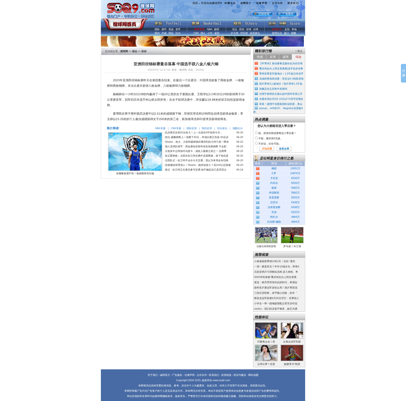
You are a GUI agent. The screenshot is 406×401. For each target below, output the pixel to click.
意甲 (178, 29)
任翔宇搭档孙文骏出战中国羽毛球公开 (280, 93)
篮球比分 (277, 33)
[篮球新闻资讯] (206, 22)
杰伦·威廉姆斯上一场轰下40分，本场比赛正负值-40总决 (196, 137)
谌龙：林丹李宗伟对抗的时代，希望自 (275, 282)
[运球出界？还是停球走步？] (266, 346)
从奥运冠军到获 (292, 341)
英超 (171, 29)
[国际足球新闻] (167, 22)
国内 (157, 33)
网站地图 (253, 375)
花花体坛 (255, 33)
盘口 (286, 33)
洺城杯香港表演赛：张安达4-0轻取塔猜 (281, 78)
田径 (241, 29)
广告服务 (177, 375)
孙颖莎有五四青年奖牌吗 (273, 88)
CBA (196, 33)
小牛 (210, 33)
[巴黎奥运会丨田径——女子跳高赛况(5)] (266, 323)
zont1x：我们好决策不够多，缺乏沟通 (275, 308)
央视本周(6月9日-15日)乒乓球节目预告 (281, 99)
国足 (171, 33)
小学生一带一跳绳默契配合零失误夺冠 (275, 303)
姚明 (216, 29)
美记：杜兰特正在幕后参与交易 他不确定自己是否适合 (195, 169)
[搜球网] (124, 22)
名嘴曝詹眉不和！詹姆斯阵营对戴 (135, 173)
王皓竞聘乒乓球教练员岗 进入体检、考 (276, 271)
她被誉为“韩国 (292, 364)
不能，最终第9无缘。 (270, 138)
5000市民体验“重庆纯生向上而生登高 (275, 277)
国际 (157, 29)
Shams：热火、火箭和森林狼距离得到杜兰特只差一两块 (197, 141)
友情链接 (226, 375)
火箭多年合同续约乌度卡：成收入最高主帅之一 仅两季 (195, 151)
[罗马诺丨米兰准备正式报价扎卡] (292, 228)
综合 (234, 29)
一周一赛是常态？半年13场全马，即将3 (276, 266)
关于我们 (153, 375)
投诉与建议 (239, 375)
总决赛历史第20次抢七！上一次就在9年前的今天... (193, 132)
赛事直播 (199, 29)
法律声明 (189, 375)
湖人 (203, 33)
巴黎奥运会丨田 (266, 341)
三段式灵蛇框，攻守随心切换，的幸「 (275, 292)
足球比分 (277, 29)
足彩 (287, 29)
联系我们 (214, 375)
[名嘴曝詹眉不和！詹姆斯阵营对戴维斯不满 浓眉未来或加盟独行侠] (135, 133)
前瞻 (293, 33)
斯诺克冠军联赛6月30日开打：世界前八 (276, 298)
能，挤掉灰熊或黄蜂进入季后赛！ (277, 133)
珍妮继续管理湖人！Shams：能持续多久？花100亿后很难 (198, 165)
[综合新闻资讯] (245, 22)
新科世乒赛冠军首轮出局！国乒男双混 (275, 287)
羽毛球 (244, 33)
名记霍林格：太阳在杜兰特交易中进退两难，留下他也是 (196, 155)
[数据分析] (284, 22)
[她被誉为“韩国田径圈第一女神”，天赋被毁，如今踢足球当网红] (292, 346)
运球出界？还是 (266, 364)
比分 (178, 33)
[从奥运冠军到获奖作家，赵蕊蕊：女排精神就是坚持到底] (292, 323)
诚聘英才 (165, 375)
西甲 (164, 29)
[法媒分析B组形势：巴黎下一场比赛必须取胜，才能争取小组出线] (266, 228)
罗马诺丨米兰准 (292, 246)
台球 (255, 29)
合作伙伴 (202, 375)
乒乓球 (234, 33)
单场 (294, 29)
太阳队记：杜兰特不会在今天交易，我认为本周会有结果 (196, 160)
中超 (164, 33)
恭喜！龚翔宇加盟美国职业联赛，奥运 (280, 104)
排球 (248, 29)
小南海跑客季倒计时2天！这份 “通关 (274, 261)
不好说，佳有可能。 (269, 143)
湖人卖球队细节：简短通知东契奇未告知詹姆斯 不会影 (195, 146)
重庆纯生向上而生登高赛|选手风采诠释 (281, 68)
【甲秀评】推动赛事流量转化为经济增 (280, 63)
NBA (209, 29)
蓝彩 (216, 33)
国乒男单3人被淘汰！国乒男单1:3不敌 (280, 83)
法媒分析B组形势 (266, 246)
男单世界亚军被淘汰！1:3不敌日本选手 (281, 73)
